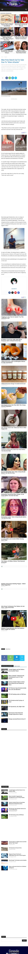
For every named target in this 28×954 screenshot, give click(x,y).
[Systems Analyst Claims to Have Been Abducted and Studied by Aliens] (4, 683)
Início (2, 57)
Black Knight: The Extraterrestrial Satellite (17, 860)
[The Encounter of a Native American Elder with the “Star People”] (4, 843)
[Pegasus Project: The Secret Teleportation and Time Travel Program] (4, 855)
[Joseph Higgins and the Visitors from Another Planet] (4, 671)
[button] (2, 9)
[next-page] (4, 725)
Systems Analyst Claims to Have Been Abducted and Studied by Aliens (16, 683)
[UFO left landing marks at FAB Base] (4, 695)
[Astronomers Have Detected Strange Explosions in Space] (4, 714)
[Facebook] (6, 78)
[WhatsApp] (9, 78)
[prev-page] (2, 725)
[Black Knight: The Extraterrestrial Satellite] (4, 862)
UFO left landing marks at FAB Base (17, 694)
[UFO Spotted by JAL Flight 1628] (4, 708)
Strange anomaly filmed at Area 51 (17, 719)
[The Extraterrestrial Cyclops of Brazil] (4, 702)
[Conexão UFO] (14, 4)
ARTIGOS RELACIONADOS (7, 666)
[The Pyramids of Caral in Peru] (4, 849)
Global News (8, 649)
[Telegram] (12, 78)
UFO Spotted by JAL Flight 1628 (16, 706)
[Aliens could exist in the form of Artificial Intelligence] (4, 868)
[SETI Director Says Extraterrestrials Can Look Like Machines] (4, 689)
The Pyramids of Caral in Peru (15, 847)
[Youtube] (15, 292)
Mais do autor (17, 666)
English (5, 57)
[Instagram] (18, 292)
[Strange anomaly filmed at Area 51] (4, 720)
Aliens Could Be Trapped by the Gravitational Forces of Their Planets (16, 677)
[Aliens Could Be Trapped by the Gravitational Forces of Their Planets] (4, 677)
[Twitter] (15, 78)
